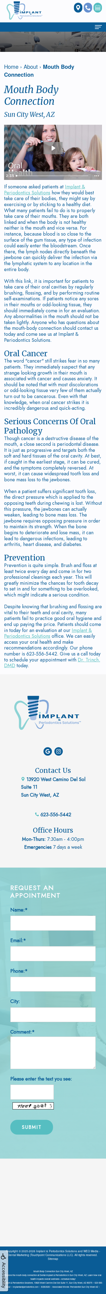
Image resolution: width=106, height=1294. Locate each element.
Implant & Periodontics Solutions (44, 189)
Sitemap (53, 1259)
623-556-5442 (55, 814)
